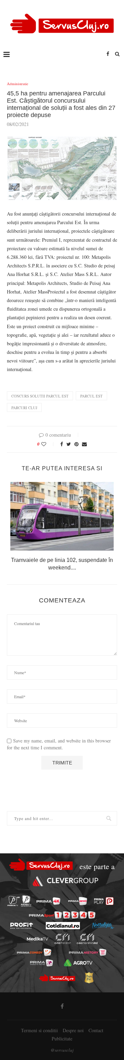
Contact (96, 1030)
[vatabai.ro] (89, 977)
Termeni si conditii (39, 1030)
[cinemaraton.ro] (63, 939)
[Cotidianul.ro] (63, 925)
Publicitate (62, 1038)
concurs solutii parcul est (40, 396)
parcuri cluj (24, 407)
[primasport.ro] (62, 915)
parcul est (91, 396)
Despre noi (73, 1030)
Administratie (17, 83)
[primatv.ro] (14, 901)
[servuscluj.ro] (57, 977)
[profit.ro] (21, 926)
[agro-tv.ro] (78, 962)
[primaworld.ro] (41, 962)
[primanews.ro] (77, 901)
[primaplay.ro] (104, 901)
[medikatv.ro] (37, 939)
